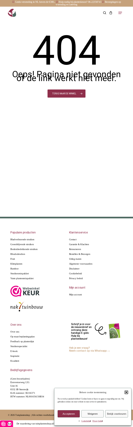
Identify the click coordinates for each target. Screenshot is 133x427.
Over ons (14, 331)
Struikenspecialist (18, 346)
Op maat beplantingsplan (22, 336)
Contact (73, 239)
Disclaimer (74, 268)
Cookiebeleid (86, 421)
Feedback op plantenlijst (22, 341)
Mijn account (75, 294)
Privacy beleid (97, 421)
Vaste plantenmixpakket (21, 278)
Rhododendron (17, 254)
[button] (126, 392)
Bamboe (14, 268)
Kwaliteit (14, 361)
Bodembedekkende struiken (24, 249)
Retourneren (75, 249)
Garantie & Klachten (79, 244)
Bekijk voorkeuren (116, 413)
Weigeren (93, 413)
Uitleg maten (75, 259)
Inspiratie (14, 356)
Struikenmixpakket (19, 273)
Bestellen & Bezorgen (79, 254)
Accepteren (69, 413)
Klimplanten (16, 263)
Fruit (12, 259)
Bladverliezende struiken (22, 239)
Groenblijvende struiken (22, 244)
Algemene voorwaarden (80, 263)
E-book (14, 351)
